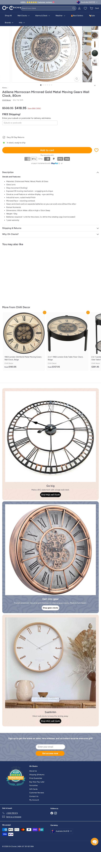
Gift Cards (33, 789)
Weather (59, 15)
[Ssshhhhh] (50, 662)
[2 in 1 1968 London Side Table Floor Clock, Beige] (67, 341)
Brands (8, 22)
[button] (94, 841)
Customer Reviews (36, 793)
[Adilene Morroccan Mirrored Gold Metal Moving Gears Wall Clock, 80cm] (18, 274)
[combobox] (48, 8)
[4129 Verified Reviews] (16, 786)
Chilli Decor (23, 307)
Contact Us (33, 796)
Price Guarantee (35, 778)
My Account (34, 800)
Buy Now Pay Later (36, 782)
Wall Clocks (22, 15)
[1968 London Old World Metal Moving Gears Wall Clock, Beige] (24, 341)
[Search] (73, 8)
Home (4, 88)
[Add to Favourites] (96, 150)
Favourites (33, 785)
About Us (33, 771)
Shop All (8, 15)
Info (21, 22)
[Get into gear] (50, 549)
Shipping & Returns (36, 775)
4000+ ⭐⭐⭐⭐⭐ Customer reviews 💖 (37, 2)
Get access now (50, 753)
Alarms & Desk (41, 15)
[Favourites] (85, 8)
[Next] (95, 84)
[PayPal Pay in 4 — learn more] (55, 163)
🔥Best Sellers (77, 15)
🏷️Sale (92, 15)
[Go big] (50, 436)
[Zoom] (76, 78)
